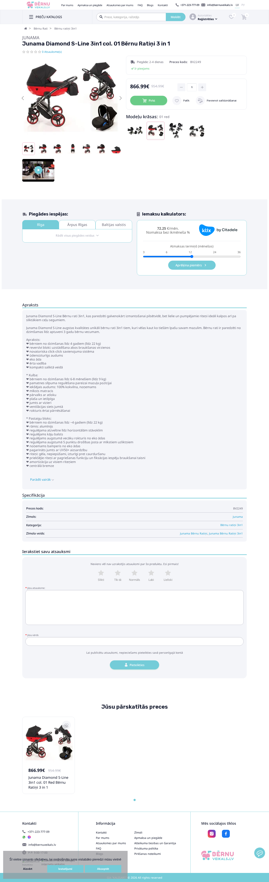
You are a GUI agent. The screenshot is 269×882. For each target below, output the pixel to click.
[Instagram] (212, 834)
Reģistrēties (206, 19)
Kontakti (163, 5)
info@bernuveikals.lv (220, 5)
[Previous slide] (23, 98)
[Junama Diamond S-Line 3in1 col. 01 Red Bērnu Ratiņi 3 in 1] (38, 170)
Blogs (150, 5)
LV (237, 5)
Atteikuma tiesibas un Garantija (155, 843)
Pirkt (152, 100)
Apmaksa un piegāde (90, 5)
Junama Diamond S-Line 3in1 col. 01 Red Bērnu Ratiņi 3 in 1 (48, 782)
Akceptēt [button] (103, 868)
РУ (243, 5)
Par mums (67, 5)
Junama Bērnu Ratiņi (193, 533)
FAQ (140, 5)
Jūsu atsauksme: (36, 588)
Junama (30, 37)
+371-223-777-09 (189, 5)
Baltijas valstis (114, 224)
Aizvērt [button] (27, 868)
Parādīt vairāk (41, 479)
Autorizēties (205, 15)
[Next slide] (120, 98)
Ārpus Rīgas (77, 224)
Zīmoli (138, 832)
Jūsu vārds (33, 635)
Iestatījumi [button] (65, 868)
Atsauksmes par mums (120, 5)
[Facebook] (226, 834)
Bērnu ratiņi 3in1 (65, 28)
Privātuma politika (146, 848)
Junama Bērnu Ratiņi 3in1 (226, 533)
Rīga (40, 224)
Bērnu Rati (41, 28)
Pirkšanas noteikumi (147, 854)
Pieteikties (137, 665)
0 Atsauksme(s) (52, 52)
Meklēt (176, 17)
